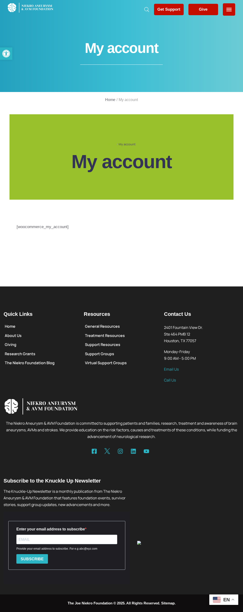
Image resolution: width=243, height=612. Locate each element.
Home (110, 100)
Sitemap (168, 603)
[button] (6, 53)
